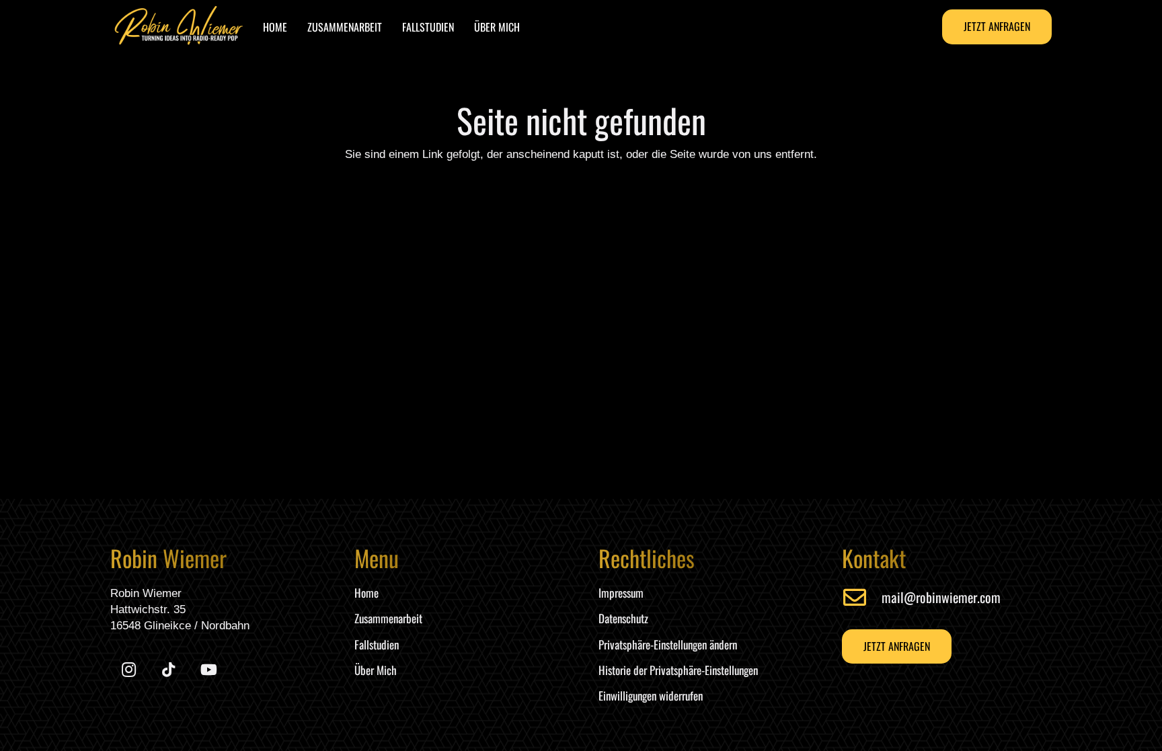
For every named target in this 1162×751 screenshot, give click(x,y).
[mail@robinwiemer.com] (862, 597)
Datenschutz (623, 618)
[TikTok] (168, 669)
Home (366, 592)
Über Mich (375, 670)
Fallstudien (376, 644)
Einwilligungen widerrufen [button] (650, 695)
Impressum (621, 592)
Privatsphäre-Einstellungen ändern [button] (667, 644)
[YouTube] (208, 669)
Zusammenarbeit (388, 618)
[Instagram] (128, 669)
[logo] (178, 26)
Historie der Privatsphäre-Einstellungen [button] (678, 670)
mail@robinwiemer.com (941, 597)
